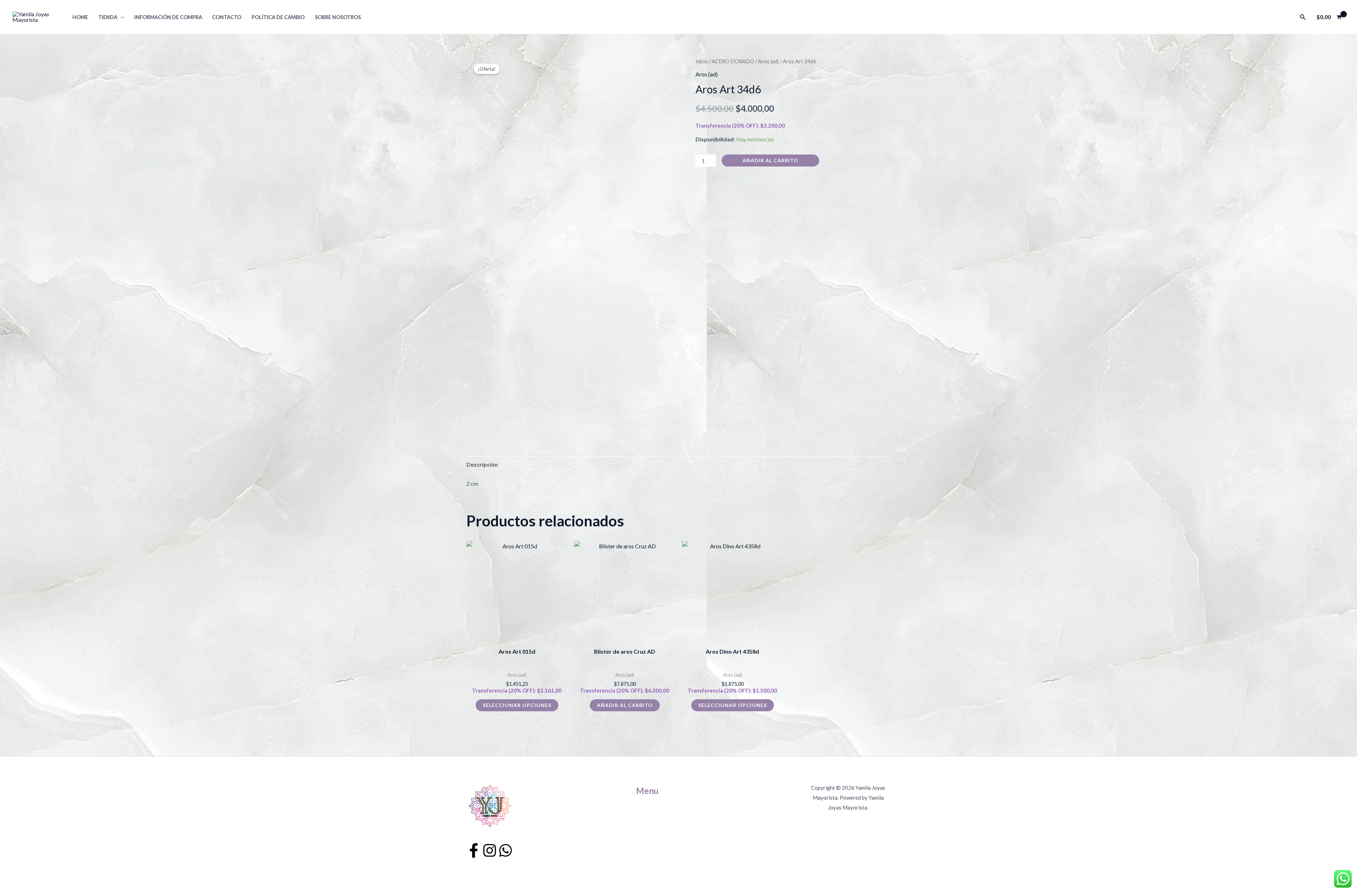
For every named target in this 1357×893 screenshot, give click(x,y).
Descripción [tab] (482, 464)
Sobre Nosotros (338, 17)
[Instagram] (489, 850)
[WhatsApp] (505, 850)
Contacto (226, 17)
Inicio (701, 61)
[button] (120, 17)
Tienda (107, 17)
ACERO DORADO (733, 61)
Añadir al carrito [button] (625, 705)
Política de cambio (278, 17)
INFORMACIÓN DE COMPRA (168, 17)
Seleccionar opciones (517, 705)
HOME (80, 17)
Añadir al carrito (770, 160)
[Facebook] (473, 850)
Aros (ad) (768, 61)
